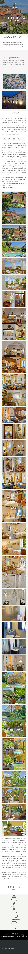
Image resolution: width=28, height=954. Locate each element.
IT (15, 1)
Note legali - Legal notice (8, 948)
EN (13, 1)
